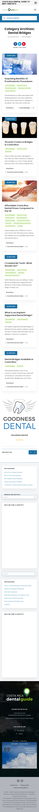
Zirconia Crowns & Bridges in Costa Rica (19, 143)
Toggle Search (12, 18)
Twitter (20, 734)
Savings (20, 226)
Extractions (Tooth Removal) (13, 598)
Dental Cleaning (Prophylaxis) (14, 589)
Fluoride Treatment (10, 592)
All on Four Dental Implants (13, 472)
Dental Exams (9, 218)
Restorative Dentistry (12, 275)
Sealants (7, 604)
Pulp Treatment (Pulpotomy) (13, 601)
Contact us (13, 785)
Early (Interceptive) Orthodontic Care (16, 595)
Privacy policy (24, 785)
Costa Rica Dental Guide (15, 172)
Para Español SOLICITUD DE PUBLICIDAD (19, 718)
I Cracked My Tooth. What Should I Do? (18, 264)
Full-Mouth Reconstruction (22, 223)
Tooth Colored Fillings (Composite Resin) (17, 585)
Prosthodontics (10, 91)
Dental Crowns (22, 85)
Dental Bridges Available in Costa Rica (19, 360)
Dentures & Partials (24, 88)
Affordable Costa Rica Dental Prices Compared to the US (19, 208)
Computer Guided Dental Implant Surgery (18, 485)
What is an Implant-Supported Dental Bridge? (18, 314)
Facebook (20, 730)
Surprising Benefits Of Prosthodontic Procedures (18, 80)
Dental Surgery (10, 220)
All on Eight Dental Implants (13, 478)
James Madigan (24, 108)
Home (17, 37)
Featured (8, 151)
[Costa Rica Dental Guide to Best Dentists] (10, 9)
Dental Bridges (10, 85)
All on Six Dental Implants (12, 475)
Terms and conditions (21, 788)
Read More (10, 108)
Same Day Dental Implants (13, 482)
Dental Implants (10, 88)
